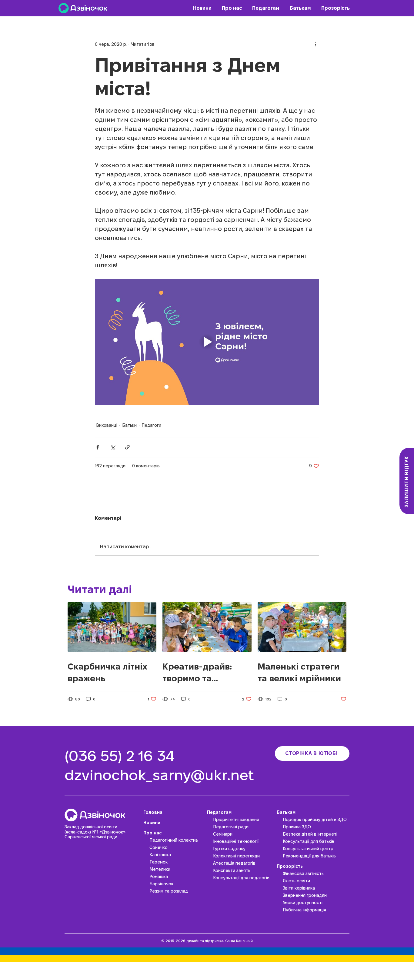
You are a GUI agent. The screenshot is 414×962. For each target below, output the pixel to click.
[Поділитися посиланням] (127, 447)
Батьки (129, 425)
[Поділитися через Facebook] (98, 447)
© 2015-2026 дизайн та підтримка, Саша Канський (207, 941)
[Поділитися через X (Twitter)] (112, 447)
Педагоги (151, 425)
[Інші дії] (315, 44)
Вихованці (106, 425)
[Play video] (207, 342)
